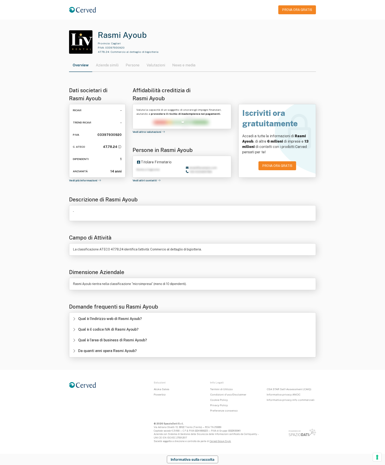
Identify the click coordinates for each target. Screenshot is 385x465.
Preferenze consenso (224, 410)
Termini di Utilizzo (221, 389)
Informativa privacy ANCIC (283, 394)
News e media (183, 65)
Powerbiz (160, 394)
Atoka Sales (161, 389)
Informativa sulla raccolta (192, 459)
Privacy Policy (219, 405)
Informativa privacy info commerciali (290, 399)
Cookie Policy (219, 399)
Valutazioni (156, 65)
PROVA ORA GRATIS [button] (297, 10)
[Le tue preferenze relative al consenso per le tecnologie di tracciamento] (377, 457)
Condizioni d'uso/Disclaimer (228, 394)
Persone (132, 65)
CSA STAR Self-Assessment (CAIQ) (289, 389)
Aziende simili (107, 65)
